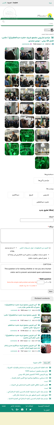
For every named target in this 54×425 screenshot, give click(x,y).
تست (46, 381)
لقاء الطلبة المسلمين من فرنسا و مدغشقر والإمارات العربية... (27, 367)
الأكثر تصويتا (37, 362)
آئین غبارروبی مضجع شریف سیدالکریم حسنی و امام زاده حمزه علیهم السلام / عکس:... (22, 346)
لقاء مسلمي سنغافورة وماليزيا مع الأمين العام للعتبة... (29, 378)
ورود (50, 3)
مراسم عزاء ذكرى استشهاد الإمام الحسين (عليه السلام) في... (27, 391)
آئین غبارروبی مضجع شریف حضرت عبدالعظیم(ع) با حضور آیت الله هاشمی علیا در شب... (22, 306)
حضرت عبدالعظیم (43, 202)
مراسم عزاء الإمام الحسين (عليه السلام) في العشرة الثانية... (27, 398)
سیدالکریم (15, 195)
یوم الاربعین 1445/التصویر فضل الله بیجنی (33, 374)
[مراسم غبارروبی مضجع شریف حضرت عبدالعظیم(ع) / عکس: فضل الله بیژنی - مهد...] (42, 53)
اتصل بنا (46, 410)
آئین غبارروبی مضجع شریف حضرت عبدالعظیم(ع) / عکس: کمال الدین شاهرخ (22, 336)
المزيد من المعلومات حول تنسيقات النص (34, 248)
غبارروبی (46, 195)
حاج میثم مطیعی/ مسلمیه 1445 (36, 371)
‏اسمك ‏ (51, 217)
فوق (48, 30)
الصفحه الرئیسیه (43, 406)
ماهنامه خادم (15, 406)
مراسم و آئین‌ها (43, 180)
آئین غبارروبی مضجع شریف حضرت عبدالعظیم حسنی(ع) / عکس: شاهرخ (24, 326)
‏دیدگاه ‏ (50, 227)
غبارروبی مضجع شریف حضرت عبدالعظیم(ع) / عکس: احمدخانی (22, 316)
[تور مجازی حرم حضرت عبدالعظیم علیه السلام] (10, 20)
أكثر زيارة (47, 362)
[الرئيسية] (44, 12)
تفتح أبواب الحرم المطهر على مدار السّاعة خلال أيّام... (30, 395)
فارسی (4, 3)
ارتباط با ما (29, 406)
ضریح (31, 195)
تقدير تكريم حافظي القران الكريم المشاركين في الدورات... (28, 385)
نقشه (4, 406)
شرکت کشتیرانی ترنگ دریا (8, 423)
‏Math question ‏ (45, 279)
